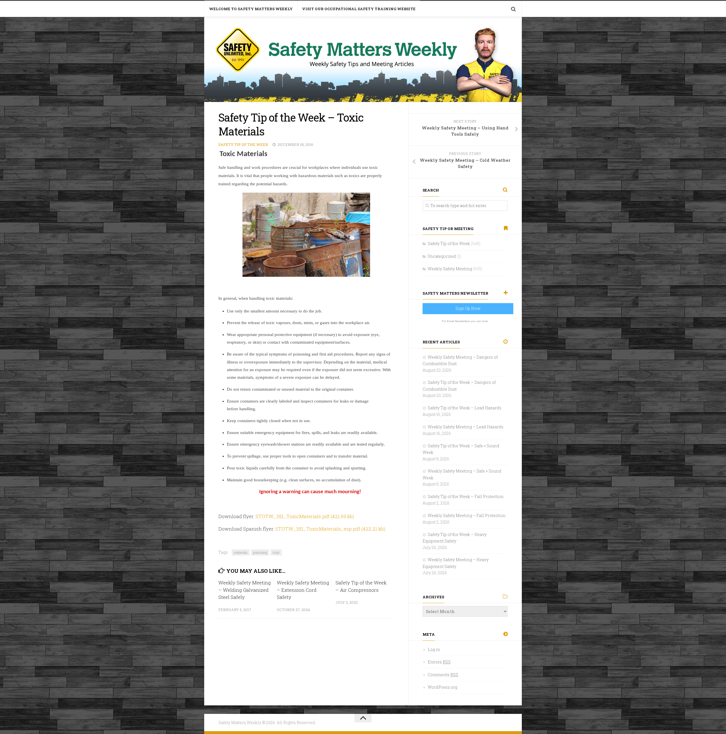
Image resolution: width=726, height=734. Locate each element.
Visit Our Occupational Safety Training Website (358, 8)
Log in (434, 649)
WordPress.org (442, 687)
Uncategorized (442, 256)
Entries (439, 662)
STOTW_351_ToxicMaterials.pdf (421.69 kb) (305, 516)
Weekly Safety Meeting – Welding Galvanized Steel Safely (244, 589)
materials (241, 552)
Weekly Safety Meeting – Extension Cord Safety (303, 589)
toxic (276, 552)
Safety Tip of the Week (243, 144)
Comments (443, 674)
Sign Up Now (467, 308)
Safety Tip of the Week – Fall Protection (466, 496)
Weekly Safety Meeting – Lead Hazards (465, 426)
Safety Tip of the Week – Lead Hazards (464, 407)
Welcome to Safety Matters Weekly (251, 8)
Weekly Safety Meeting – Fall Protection (467, 515)
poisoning (260, 552)
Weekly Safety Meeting (450, 268)
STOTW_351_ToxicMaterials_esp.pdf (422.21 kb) (330, 528)
